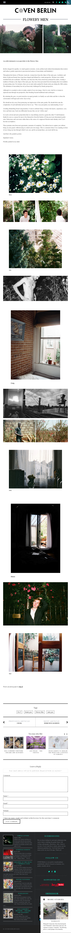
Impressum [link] (52, 893)
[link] (56, 1)
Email (5, 803)
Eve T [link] (21, 687)
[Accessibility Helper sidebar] (69, 2)
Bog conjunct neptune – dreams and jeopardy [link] (23, 910)
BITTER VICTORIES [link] (23, 879)
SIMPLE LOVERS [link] (23, 835)
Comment (6, 775)
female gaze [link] (28, 712)
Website (6, 811)
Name (5, 796)
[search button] (53, 2)
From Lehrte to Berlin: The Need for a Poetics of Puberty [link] (58, 752)
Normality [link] (55, 921)
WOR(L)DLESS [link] (23, 893)
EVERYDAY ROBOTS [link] (23, 849)
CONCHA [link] (19, 722)
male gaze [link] (50, 712)
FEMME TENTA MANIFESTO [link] (52, 722)
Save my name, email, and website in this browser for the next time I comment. (32, 818)
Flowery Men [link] (40, 712)
